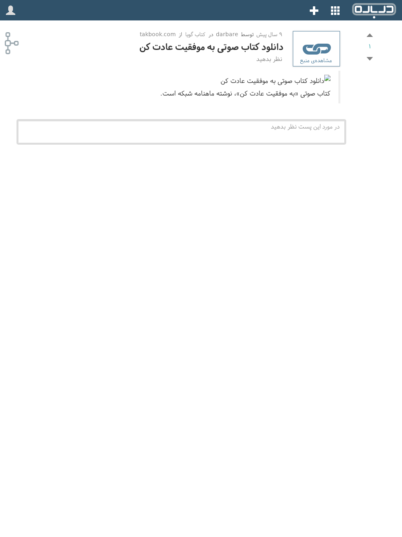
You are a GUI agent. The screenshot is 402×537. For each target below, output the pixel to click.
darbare (227, 34)
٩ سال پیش (268, 34)
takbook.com (158, 34)
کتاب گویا (195, 34)
